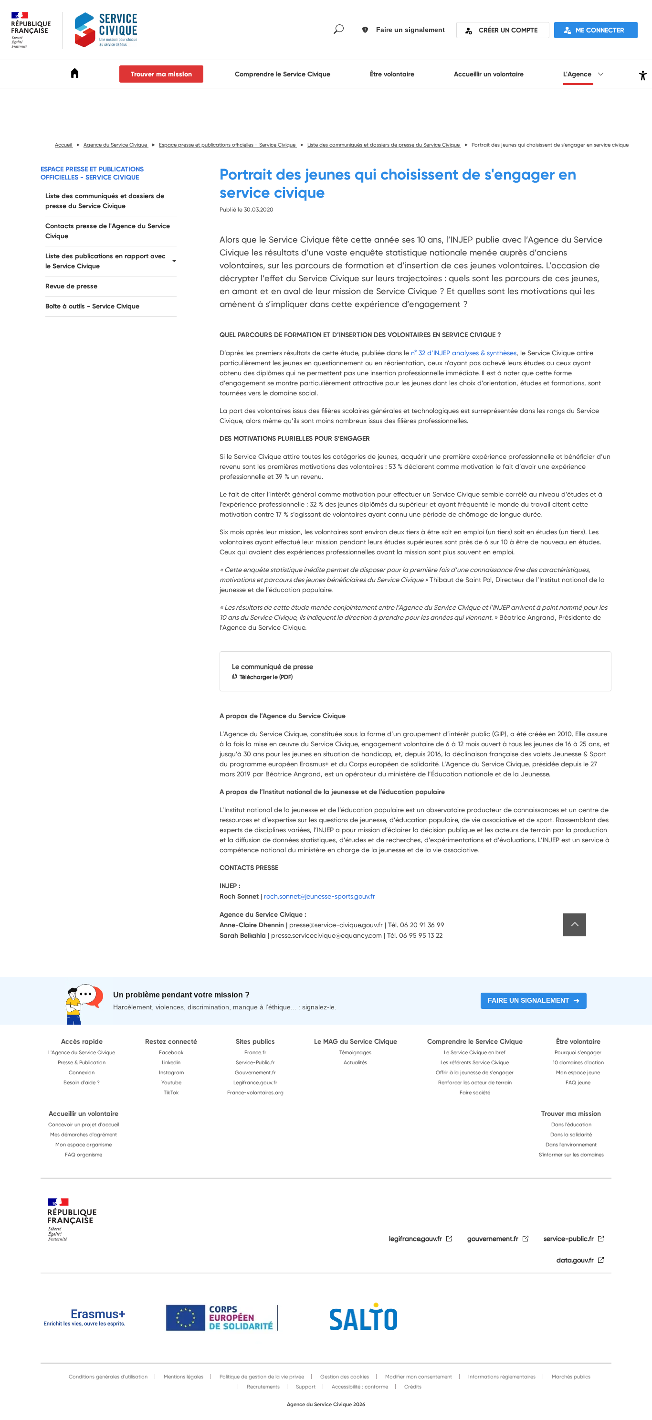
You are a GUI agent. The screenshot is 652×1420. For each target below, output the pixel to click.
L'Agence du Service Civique (81, 1052)
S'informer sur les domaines (571, 1154)
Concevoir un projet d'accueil (83, 1124)
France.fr (255, 1052)
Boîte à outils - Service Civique (92, 306)
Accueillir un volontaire (489, 74)
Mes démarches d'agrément (83, 1134)
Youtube (171, 1082)
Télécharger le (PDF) (266, 676)
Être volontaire (392, 74)
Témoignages (355, 1052)
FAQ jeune (578, 1082)
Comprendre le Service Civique (282, 74)
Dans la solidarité (571, 1134)
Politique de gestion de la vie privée (261, 1376)
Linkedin (171, 1062)
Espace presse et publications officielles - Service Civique (92, 173)
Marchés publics (570, 1376)
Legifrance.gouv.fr (255, 1082)
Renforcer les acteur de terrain (475, 1082)
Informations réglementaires (501, 1376)
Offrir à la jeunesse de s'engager (475, 1072)
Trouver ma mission (161, 74)
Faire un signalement (528, 1000)
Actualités (355, 1062)
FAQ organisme (83, 1154)
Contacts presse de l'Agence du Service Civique (107, 231)
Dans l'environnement (571, 1144)
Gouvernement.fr (255, 1072)
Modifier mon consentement (418, 1376)
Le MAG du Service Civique (355, 1041)
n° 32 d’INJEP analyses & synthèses (463, 353)
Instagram (171, 1072)
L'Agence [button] (578, 74)
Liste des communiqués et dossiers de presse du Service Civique (104, 200)
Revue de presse (71, 286)
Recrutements (262, 1386)
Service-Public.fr (255, 1062)
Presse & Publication (81, 1062)
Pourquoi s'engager (578, 1052)
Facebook (171, 1052)
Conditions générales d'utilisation (108, 1376)
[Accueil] (75, 75)
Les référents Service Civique (475, 1062)
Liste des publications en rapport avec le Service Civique (105, 261)
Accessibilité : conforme (359, 1386)
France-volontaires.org (255, 1092)
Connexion (82, 1072)
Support (304, 1386)
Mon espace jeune (578, 1072)
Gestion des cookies (344, 1376)
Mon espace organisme (83, 1144)
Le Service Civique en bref (474, 1052)
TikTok (171, 1092)
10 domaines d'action (578, 1062)
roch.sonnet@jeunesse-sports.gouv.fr (319, 896)
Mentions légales (182, 1376)
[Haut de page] (574, 924)
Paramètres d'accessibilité (641, 74)
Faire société (475, 1092)
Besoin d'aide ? (81, 1082)
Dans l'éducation (571, 1124)
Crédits (412, 1386)
